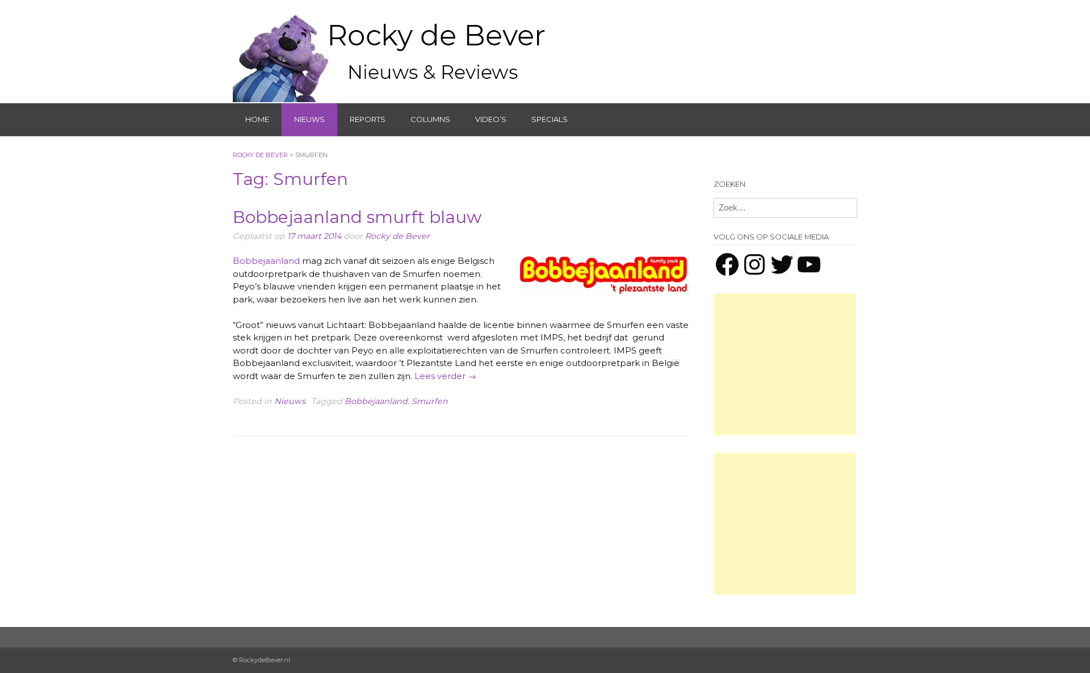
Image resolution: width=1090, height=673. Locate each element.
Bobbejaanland (266, 260)
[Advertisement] (785, 364)
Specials (549, 119)
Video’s (490, 119)
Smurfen (430, 401)
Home (257, 119)
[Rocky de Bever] (392, 51)
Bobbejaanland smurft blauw (357, 217)
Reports (367, 119)
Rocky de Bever (397, 236)
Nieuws (309, 119)
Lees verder (445, 376)
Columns (430, 119)
